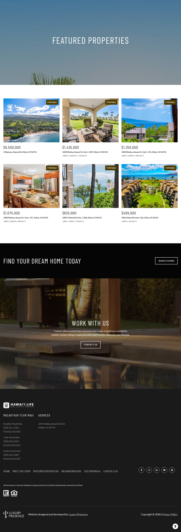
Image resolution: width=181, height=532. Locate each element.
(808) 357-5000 (11, 427)
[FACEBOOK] (141, 470)
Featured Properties (46, 471)
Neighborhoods (71, 471)
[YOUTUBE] (164, 470)
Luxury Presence (78, 514)
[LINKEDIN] (157, 470)
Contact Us (110, 471)
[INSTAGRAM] (149, 470)
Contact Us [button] (90, 344)
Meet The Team (21, 471)
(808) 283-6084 (11, 454)
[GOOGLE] (172, 470)
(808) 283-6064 (11, 441)
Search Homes (166, 261)
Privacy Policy (170, 514)
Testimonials (92, 471)
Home (6, 471)
